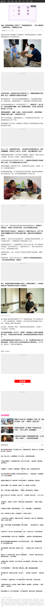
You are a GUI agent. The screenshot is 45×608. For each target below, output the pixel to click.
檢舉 (12, 30)
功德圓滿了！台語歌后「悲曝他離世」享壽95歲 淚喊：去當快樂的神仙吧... (21, 469)
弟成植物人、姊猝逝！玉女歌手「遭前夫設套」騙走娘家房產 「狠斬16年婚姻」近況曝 (22, 502)
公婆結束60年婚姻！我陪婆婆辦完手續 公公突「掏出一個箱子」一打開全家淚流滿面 (29, 437)
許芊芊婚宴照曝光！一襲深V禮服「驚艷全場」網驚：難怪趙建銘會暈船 (19, 568)
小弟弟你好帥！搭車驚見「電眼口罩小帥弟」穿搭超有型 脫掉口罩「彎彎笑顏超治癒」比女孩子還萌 (22, 519)
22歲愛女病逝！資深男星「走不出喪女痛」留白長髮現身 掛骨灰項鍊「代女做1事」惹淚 (22, 562)
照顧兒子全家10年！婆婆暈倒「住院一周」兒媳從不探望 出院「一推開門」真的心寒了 (29, 420)
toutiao (7, 351)
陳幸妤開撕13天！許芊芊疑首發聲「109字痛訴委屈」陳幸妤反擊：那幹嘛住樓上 (22, 591)
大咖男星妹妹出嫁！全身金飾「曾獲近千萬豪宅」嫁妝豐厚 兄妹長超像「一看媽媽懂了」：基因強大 (22, 585)
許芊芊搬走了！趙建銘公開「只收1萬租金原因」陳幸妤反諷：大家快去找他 (20, 579)
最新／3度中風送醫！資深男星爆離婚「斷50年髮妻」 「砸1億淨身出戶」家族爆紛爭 (22, 525)
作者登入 (4, 1)
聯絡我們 (5, 597)
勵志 (31, 1)
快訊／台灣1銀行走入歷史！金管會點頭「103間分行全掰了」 (17, 513)
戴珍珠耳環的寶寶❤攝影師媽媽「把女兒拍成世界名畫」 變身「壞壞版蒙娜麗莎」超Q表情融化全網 (21, 542)
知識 (9, 1)
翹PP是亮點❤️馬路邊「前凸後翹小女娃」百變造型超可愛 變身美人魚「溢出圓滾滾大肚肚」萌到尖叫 (22, 450)
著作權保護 (10, 597)
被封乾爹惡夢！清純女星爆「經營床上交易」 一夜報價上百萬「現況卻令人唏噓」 (21, 548)
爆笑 (20, 1)
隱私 (2, 597)
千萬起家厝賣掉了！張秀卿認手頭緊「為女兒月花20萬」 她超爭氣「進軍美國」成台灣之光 (22, 461)
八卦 (24, 1)
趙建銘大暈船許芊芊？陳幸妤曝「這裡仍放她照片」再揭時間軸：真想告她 (20, 480)
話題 (12, 1)
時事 (27, 1)
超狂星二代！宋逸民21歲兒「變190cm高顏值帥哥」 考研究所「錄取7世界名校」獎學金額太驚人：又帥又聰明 (22, 555)
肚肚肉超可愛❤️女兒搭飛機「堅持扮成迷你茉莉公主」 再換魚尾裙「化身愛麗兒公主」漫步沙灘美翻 (22, 474)
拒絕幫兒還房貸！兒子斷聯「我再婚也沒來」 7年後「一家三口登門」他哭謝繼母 (29, 429)
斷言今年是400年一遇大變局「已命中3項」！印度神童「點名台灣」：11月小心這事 (22, 496)
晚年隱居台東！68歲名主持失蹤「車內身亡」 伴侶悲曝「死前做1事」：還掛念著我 (22, 573)
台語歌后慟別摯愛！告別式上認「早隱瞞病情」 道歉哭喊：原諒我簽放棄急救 (21, 536)
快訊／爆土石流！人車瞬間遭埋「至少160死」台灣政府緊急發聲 (18, 456)
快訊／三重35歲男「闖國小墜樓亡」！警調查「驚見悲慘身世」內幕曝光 (20, 490)
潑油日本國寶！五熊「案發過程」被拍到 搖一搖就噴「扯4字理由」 (19, 485)
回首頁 (22, 381)
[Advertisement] (22, 83)
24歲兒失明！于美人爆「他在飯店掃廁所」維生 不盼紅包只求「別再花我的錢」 (22, 531)
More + (42, 445)
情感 (16, 1)
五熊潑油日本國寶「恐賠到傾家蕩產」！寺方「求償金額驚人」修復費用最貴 (21, 508)
